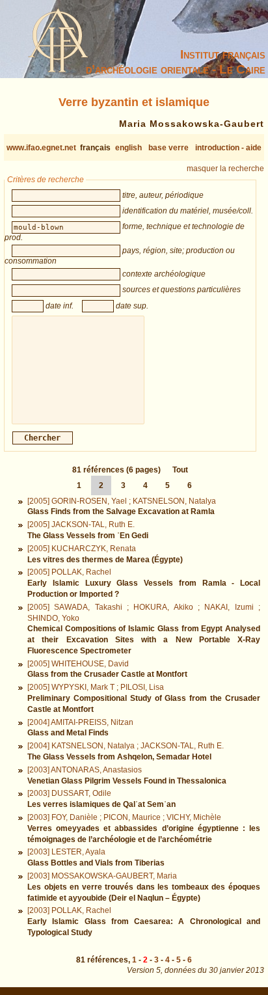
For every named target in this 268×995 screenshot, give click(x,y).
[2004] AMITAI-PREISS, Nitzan (80, 722)
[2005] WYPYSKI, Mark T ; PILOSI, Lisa (95, 687)
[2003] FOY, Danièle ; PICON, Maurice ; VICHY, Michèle (124, 817)
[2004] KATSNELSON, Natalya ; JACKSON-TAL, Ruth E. (125, 745)
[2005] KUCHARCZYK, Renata (81, 548)
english (128, 147)
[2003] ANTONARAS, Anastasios (84, 769)
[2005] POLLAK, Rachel (69, 572)
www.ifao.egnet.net (41, 147)
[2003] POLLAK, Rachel (69, 910)
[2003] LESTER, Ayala (66, 851)
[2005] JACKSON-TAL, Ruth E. (81, 524)
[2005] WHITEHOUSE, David (78, 663)
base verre (168, 147)
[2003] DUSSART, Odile (69, 793)
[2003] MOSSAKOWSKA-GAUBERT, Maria (102, 875)
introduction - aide (228, 147)
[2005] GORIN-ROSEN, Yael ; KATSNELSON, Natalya (121, 501)
